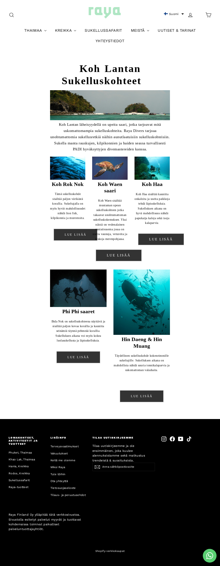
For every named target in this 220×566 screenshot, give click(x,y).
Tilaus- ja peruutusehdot (68, 495)
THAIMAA (33, 30)
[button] (174, 13)
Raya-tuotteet (19, 487)
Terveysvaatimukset (64, 446)
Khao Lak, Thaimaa (22, 459)
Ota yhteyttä (59, 481)
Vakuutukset (59, 453)
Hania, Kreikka (19, 466)
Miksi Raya (57, 467)
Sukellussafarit (19, 480)
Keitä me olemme (62, 460)
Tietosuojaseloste (63, 488)
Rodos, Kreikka (19, 473)
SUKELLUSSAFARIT (103, 30)
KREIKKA (64, 30)
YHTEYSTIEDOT (110, 41)
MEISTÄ (138, 30)
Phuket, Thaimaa (20, 452)
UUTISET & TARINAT (177, 30)
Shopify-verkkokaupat (110, 551)
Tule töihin (58, 474)
